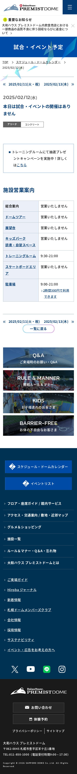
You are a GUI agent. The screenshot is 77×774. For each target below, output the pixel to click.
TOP (5, 62)
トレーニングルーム (20, 255)
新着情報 (14, 599)
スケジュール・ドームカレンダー (38, 62)
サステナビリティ (20, 639)
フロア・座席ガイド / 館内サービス (34, 503)
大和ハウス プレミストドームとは (33, 562)
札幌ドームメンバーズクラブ (29, 609)
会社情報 (14, 620)
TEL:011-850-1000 (16, 754)
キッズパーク (15, 238)
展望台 (10, 227)
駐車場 (10, 284)
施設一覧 (14, 539)
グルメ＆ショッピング (24, 527)
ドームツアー (15, 217)
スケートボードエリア (20, 270)
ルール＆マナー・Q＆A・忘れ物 (31, 550)
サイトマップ (55, 731)
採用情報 (14, 630)
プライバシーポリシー (27, 731)
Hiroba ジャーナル (22, 589)
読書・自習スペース (20, 245)
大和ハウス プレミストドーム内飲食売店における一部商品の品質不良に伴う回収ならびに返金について (35, 29)
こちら (22, 165)
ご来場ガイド (17, 579)
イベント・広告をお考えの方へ (31, 649)
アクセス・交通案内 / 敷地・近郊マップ (37, 515)
